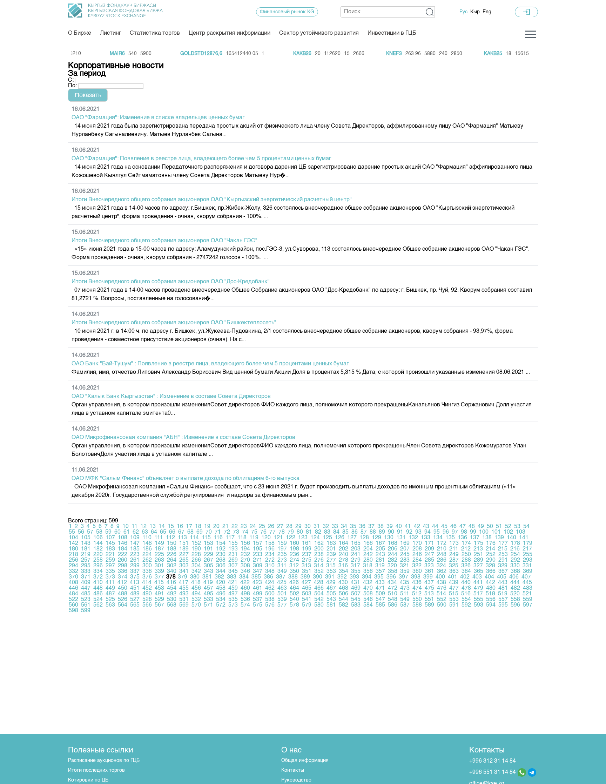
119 (253, 538)
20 (216, 526)
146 (122, 543)
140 (511, 538)
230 (220, 554)
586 (392, 605)
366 (491, 571)
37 (371, 526)
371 (85, 577)
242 (368, 554)
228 (196, 554)
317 (355, 566)
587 (405, 605)
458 (220, 588)
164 (343, 543)
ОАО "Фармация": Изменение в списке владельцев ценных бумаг (158, 118)
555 (478, 599)
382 (219, 577)
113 (182, 538)
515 (453, 594)
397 (403, 577)
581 (331, 605)
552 (441, 599)
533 (208, 599)
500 (270, 594)
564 (122, 605)
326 (466, 566)
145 (110, 543)
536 (245, 599)
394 (366, 577)
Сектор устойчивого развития (319, 33)
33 (335, 526)
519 (502, 594)
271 (257, 560)
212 (466, 549)
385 (256, 577)
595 (503, 605)
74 (245, 532)
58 (99, 532)
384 (244, 577)
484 (73, 594)
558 (515, 599)
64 (154, 532)
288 (466, 560)
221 (110, 554)
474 (417, 588)
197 (282, 549)
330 (515, 566)
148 (147, 543)
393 (354, 577)
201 (331, 549)
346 (245, 571)
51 (499, 526)
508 (368, 594)
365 (478, 571)
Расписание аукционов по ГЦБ (104, 760)
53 (517, 526)
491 (159, 594)
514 (441, 594)
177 (503, 543)
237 (306, 554)
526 (122, 599)
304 (196, 566)
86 (354, 532)
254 (515, 554)
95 (436, 532)
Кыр (475, 11)
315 (331, 566)
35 (353, 526)
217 (527, 549)
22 (234, 526)
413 (134, 583)
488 (122, 594)
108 (122, 538)
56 (81, 532)
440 (466, 583)
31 (317, 526)
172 (441, 543)
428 (318, 583)
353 (331, 571)
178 (515, 543)
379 (182, 577)
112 (170, 538)
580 (319, 605)
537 (257, 599)
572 (220, 605)
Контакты (292, 770)
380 (195, 577)
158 (270, 543)
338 (147, 571)
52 (508, 526)
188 (171, 549)
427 (306, 583)
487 (110, 594)
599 (85, 611)
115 (206, 538)
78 (281, 532)
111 (158, 538)
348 (270, 571)
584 (368, 605)
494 (196, 594)
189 (184, 549)
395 (379, 577)
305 (208, 566)
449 (110, 588)
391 (330, 577)
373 (110, 577)
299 (135, 566)
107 (110, 538)
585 (380, 605)
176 (491, 543)
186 (147, 549)
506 (343, 594)
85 (345, 532)
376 (147, 577)
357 (380, 571)
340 (171, 571)
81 (309, 532)
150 (171, 543)
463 (282, 588)
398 (415, 577)
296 (98, 566)
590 (441, 605)
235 (282, 554)
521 (527, 594)
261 (135, 560)
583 (356, 605)
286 (441, 560)
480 (491, 588)
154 (220, 543)
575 (257, 605)
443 (502, 583)
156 (245, 543)
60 (117, 532)
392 (342, 577)
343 (208, 571)
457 (208, 588)
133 (425, 538)
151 (184, 543)
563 (110, 605)
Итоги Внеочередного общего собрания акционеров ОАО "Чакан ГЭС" (164, 241)
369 (527, 571)
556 (491, 599)
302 (171, 566)
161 (306, 543)
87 (364, 532)
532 (196, 599)
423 (257, 583)
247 (429, 554)
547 (380, 599)
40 (399, 526)
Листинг (110, 33)
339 (159, 571)
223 (135, 554)
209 (429, 549)
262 (147, 560)
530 (171, 599)
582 (343, 605)
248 (441, 554)
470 (368, 588)
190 (196, 549)
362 (441, 571)
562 (98, 605)
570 (196, 605)
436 (417, 583)
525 (110, 599)
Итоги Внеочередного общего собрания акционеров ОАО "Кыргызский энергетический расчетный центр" (212, 200)
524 (98, 599)
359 (405, 571)
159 (282, 543)
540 (294, 599)
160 (294, 543)
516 (466, 594)
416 (171, 583)
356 (368, 571)
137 (474, 538)
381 (207, 577)
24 (253, 526)
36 (362, 526)
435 (404, 583)
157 (257, 543)
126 (339, 538)
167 (380, 543)
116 (218, 538)
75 (254, 532)
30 (307, 526)
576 (270, 605)
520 (515, 594)
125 (327, 538)
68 (190, 532)
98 (464, 532)
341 (184, 571)
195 (257, 549)
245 (405, 554)
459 (233, 588)
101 (496, 532)
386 (268, 577)
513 (429, 594)
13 (152, 526)
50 (490, 526)
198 (294, 549)
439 (453, 583)
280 (368, 560)
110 (147, 538)
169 (405, 543)
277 (331, 560)
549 (405, 599)
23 (244, 526)
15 (171, 526)
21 (225, 526)
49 (481, 526)
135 (450, 538)
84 (336, 532)
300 (147, 566)
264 (171, 560)
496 (220, 594)
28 (289, 526)
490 (147, 594)
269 (233, 560)
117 (230, 538)
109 (135, 538)
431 (355, 583)
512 (417, 594)
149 (159, 543)
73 (236, 532)
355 (356, 571)
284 (417, 560)
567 (159, 605)
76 (263, 532)
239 (331, 554)
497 (233, 594)
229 (208, 554)
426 (294, 583)
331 (527, 566)
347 (257, 571)
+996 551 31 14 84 (492, 772)
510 (392, 594)
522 (73, 599)
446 (73, 588)
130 (388, 538)
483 (527, 588)
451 (135, 588)
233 (257, 554)
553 (454, 599)
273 (282, 560)
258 (98, 560)
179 (527, 543)
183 (110, 549)
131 (401, 538)
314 (318, 566)
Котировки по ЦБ (88, 780)
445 (527, 583)
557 (503, 599)
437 (429, 583)
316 (343, 566)
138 (487, 538)
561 (85, 605)
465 (306, 588)
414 (147, 583)
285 (429, 560)
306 (220, 566)
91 (400, 532)
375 (135, 577)
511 (404, 594)
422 (245, 583)
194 (245, 549)
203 (356, 549)
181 (85, 549)
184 (122, 549)
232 (245, 554)
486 (98, 594)
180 (73, 549)
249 (454, 554)
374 (122, 577)
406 (514, 577)
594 (491, 605)
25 (262, 526)
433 (380, 583)
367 (503, 571)
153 (208, 543)
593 (478, 605)
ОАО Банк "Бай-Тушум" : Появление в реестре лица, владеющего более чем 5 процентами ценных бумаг (210, 364)
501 (282, 594)
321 (404, 566)
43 (426, 526)
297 (110, 566)
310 (270, 566)
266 (196, 560)
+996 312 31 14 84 (492, 761)
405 (501, 577)
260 (122, 560)
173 (454, 543)
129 (376, 538)
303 (184, 566)
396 (391, 577)
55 (72, 532)
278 (343, 560)
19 (207, 526)
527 (135, 599)
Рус (463, 11)
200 (319, 549)
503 (306, 594)
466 (319, 588)
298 (122, 566)
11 (134, 526)
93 (418, 532)
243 (380, 554)
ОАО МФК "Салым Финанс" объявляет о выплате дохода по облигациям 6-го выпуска (185, 478)
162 (319, 543)
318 (367, 566)
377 (159, 577)
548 (392, 599)
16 (180, 526)
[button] (430, 12)
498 (245, 594)
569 (184, 605)
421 (232, 583)
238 (319, 554)
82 (318, 532)
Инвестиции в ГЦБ (392, 33)
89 (382, 532)
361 (429, 571)
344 (220, 571)
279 (356, 560)
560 (73, 605)
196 (270, 549)
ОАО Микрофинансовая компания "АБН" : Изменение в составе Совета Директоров (183, 437)
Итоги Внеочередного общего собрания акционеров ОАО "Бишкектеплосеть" (174, 323)
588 (417, 605)
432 (367, 583)
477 (454, 588)
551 (429, 599)
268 (220, 560)
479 (478, 588)
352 (319, 571)
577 (282, 605)
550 (417, 599)
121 (278, 538)
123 (303, 538)
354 (343, 571)
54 (526, 526)
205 (380, 549)
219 (85, 554)
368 (515, 571)
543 (331, 599)
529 (159, 599)
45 (444, 526)
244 (392, 554)
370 (73, 577)
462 (270, 588)
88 (373, 532)
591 (454, 605)
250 (466, 554)
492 (171, 594)
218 (73, 554)
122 (290, 538)
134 (438, 538)
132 (413, 538)
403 (477, 577)
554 (466, 599)
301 (159, 566)
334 (98, 571)
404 (489, 577)
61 (126, 532)
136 (462, 538)
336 (122, 571)
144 (98, 543)
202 (343, 549)
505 (331, 594)
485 (85, 594)
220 (98, 554)
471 (380, 588)
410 (98, 583)
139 (499, 538)
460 (245, 588)
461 (257, 588)
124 (315, 538)
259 (110, 560)
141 (523, 538)
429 (331, 583)
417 (183, 583)
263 (159, 560)
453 (159, 588)
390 (317, 577)
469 (356, 588)
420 (220, 583)
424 (269, 583)
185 (135, 549)
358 (392, 571)
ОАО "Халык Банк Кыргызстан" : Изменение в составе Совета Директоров (171, 396)
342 (196, 571)
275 (306, 560)
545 (356, 599)
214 (490, 549)
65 (163, 532)
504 (319, 594)
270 (245, 560)
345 (233, 571)
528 (147, 599)
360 (417, 571)
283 (405, 560)
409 (85, 583)
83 (327, 532)
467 (331, 588)
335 (110, 571)
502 (294, 594)
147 (135, 543)
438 (441, 583)
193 (233, 549)
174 (466, 543)
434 (392, 583)
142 (73, 543)
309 (257, 566)
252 (491, 554)
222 (122, 554)
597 (527, 605)
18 (198, 526)
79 (291, 532)
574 (245, 605)
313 (306, 566)
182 (98, 549)
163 (331, 543)
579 (306, 605)
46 (453, 526)
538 (270, 599)
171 (429, 543)
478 (466, 588)
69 (199, 532)
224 (147, 554)
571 (208, 605)
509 (380, 594)
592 (466, 605)
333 (85, 571)
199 (306, 549)
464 (294, 588)
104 (73, 538)
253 (503, 554)
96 (446, 532)
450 (122, 588)
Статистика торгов (155, 33)
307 (233, 566)
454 (171, 588)
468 (343, 588)
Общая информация (305, 760)
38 (380, 526)
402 (465, 577)
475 (429, 588)
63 (145, 532)
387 (280, 577)
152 (196, 543)
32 (326, 526)
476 (441, 588)
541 (306, 599)
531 (184, 599)
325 (453, 566)
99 (473, 532)
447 (85, 588)
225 (159, 554)
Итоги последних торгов (96, 770)
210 (441, 549)
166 (368, 543)
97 (455, 532)
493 (184, 594)
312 (294, 566)
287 (454, 560)
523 (85, 599)
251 (478, 554)
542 (319, 599)
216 (515, 549)
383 (231, 577)
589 (429, 605)
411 (110, 583)
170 (417, 543)
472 (392, 588)
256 (73, 560)
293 (527, 560)
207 (405, 549)
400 (440, 577)
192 (220, 549)
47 (462, 526)
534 (220, 599)
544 (343, 599)
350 (294, 571)
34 (344, 526)
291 (503, 560)
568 (171, 605)
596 (515, 605)
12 (143, 526)
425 (282, 583)
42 (417, 526)
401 (452, 577)
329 (502, 566)
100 (484, 532)
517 (478, 594)
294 (73, 566)
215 (502, 549)
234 (270, 554)
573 (233, 605)
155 (233, 543)
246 (417, 554)
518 (490, 594)
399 (428, 577)
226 (171, 554)
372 (98, 577)
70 (209, 532)
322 (417, 566)
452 (147, 588)
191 (208, 549)
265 (184, 560)
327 (478, 566)
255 (527, 554)
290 (491, 560)
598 (73, 611)
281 (380, 560)
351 (306, 571)
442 (490, 583)
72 (227, 532)
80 (300, 532)
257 (85, 560)
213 (478, 549)
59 (108, 532)
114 (194, 538)
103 (520, 532)
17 (189, 526)
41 (408, 526)
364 (466, 571)
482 (515, 588)
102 (508, 532)
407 (526, 577)
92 (409, 532)
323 (429, 566)
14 (162, 526)
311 (282, 566)
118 (242, 538)
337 (135, 571)
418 (196, 583)
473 (405, 588)
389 (305, 577)
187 (159, 549)
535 (233, 599)
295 (85, 566)
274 (294, 560)
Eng (487, 11)
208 (417, 549)
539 (282, 599)
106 (98, 538)
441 (478, 583)
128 (364, 538)
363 (454, 571)
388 (293, 577)
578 (294, 605)
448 (98, 588)
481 (503, 588)
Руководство (296, 780)
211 (453, 549)
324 (441, 566)
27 (280, 526)
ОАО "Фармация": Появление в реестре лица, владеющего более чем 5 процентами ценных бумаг (201, 159)
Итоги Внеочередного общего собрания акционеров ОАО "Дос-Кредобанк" (171, 282)
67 (181, 532)
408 (73, 583)
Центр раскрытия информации (229, 33)
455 (184, 588)
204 (368, 549)
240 (343, 554)
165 (356, 543)
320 (392, 566)
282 (392, 560)
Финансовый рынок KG (287, 11)
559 (527, 599)
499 (257, 594)
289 (478, 560)
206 (392, 549)
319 (380, 566)
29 (298, 526)
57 (90, 532)
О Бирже (79, 33)
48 (472, 526)
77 (272, 532)
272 (270, 560)
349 (282, 571)
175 (478, 543)
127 (352, 538)
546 (368, 599)
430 (343, 583)
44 (435, 526)
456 (196, 588)
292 (515, 560)
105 (85, 538)
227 (184, 554)
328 (490, 566)
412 (122, 583)
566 (147, 605)
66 (172, 532)
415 (159, 583)
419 (208, 583)
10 (125, 526)
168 (392, 543)
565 (135, 605)
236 (294, 554)
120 (266, 538)
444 (515, 583)
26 (271, 526)
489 (135, 594)
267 (208, 560)
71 (218, 532)
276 (319, 560)
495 (208, 594)
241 (356, 554)
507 (356, 594)
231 (233, 554)
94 (427, 532)
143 (85, 543)
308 (245, 566)
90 (391, 532)
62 (136, 532)
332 (73, 571)
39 (389, 526)
